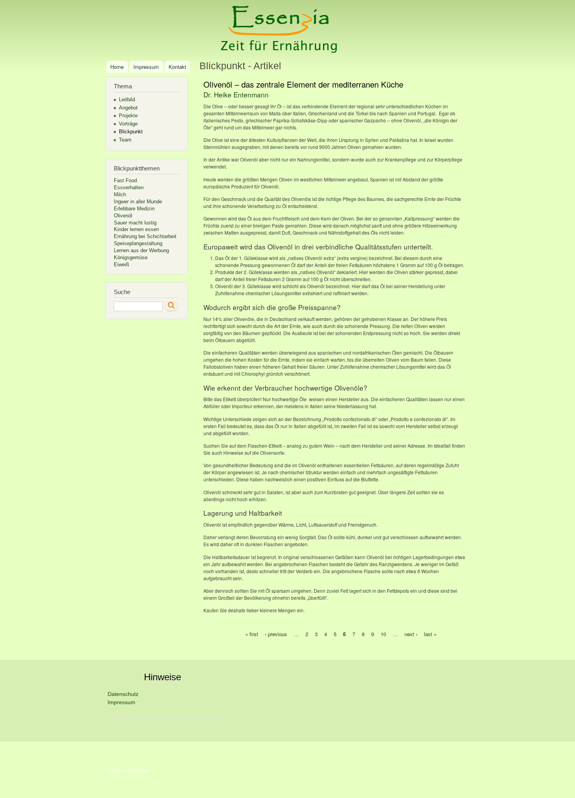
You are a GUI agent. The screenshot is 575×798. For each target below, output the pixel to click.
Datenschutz (123, 694)
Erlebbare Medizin (134, 209)
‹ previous (276, 634)
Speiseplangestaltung (138, 243)
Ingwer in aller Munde (138, 201)
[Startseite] (280, 30)
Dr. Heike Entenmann (236, 94)
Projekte (128, 115)
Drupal (142, 770)
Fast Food (125, 180)
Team (125, 140)
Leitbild (127, 99)
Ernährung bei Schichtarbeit (145, 236)
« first (251, 634)
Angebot (128, 108)
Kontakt (177, 66)
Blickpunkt (131, 131)
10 (383, 634)
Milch (120, 194)
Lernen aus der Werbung (141, 250)
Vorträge (128, 124)
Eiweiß (121, 264)
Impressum (146, 66)
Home (117, 66)
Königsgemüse (130, 257)
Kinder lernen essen (136, 229)
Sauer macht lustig (135, 223)
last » (430, 634)
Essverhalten (129, 187)
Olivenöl (123, 216)
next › (410, 634)
